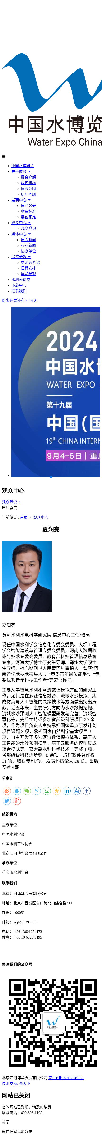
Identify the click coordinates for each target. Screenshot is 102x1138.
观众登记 (28, 228)
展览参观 (19, 257)
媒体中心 (19, 234)
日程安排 (28, 268)
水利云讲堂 (20, 280)
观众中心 (19, 223)
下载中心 (19, 285)
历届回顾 (28, 194)
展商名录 (28, 206)
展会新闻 (28, 240)
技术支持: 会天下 (16, 1084)
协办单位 (28, 251)
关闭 (5, 1122)
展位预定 (28, 217)
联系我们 (19, 291)
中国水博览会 (22, 166)
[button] (51, 477)
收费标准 (28, 211)
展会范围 (28, 189)
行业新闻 (28, 245)
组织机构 (28, 183)
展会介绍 (28, 177)
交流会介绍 (30, 263)
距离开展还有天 (19, 300)
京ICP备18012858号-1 (66, 1078)
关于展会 (19, 172)
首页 (24, 517)
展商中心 (19, 200)
